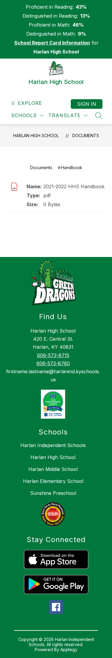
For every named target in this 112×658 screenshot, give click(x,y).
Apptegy (68, 649)
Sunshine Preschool (53, 493)
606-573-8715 (53, 355)
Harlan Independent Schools (53, 445)
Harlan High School (36, 135)
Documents (85, 135)
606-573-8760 (53, 363)
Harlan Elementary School (53, 481)
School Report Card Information (52, 43)
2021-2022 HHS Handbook (74, 186)
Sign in (86, 104)
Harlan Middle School (53, 469)
